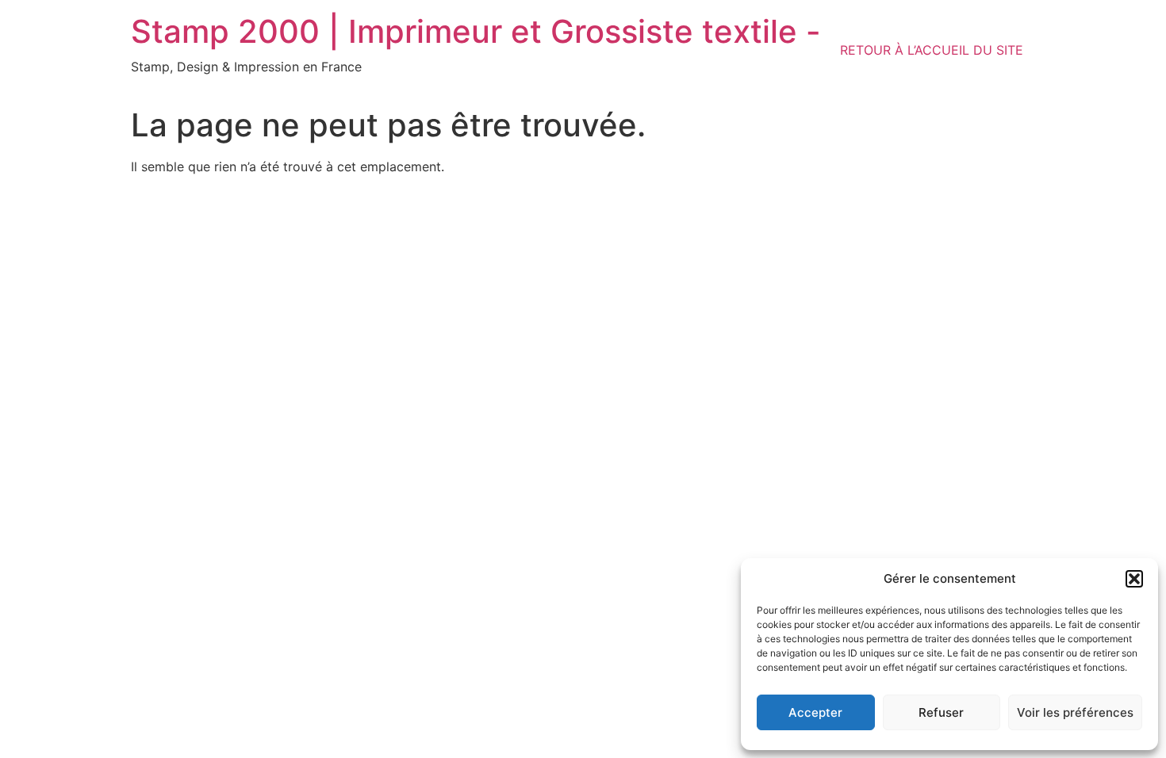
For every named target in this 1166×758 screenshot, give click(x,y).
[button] (1134, 579)
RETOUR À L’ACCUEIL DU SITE (931, 50)
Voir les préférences (1075, 712)
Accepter (815, 712)
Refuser (941, 712)
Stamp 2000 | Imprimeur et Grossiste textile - (476, 31)
